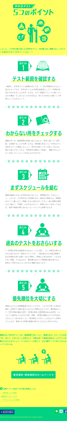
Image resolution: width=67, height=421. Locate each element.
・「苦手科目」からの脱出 (8, 393)
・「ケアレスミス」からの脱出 (10, 400)
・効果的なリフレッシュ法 (8, 396)
